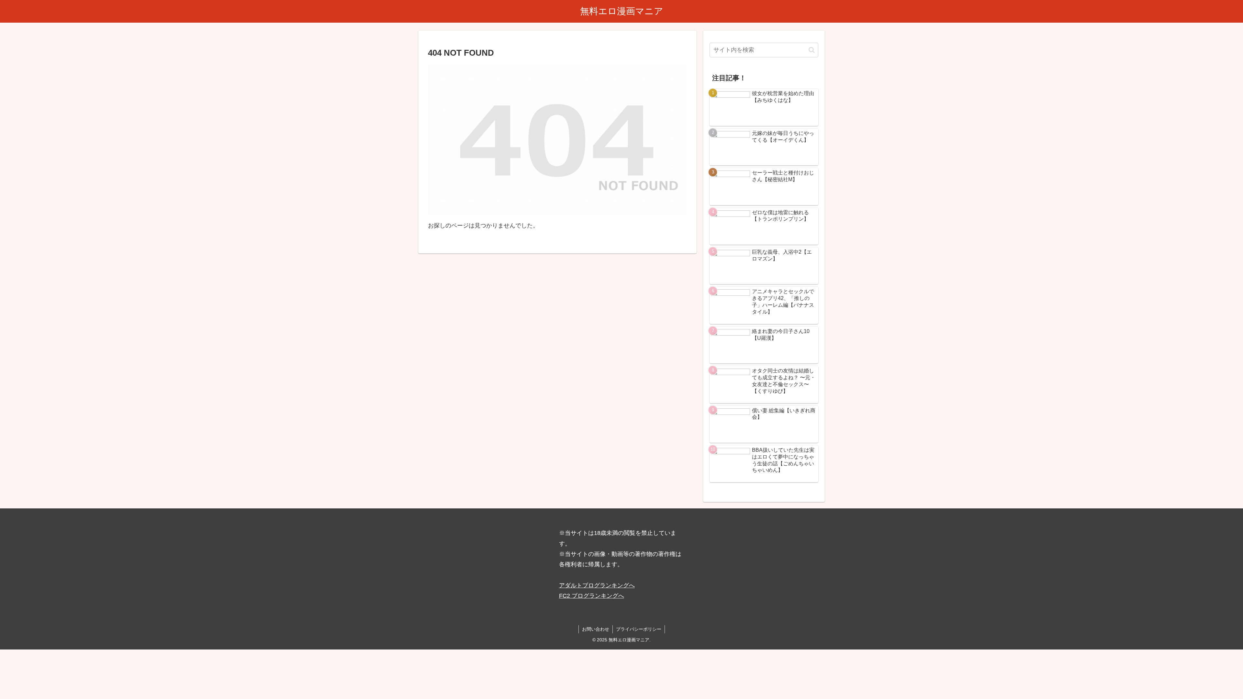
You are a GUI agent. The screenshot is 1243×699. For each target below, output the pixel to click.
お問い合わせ (595, 629)
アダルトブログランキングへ (597, 585)
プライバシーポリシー (638, 629)
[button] (811, 50)
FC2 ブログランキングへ (591, 596)
